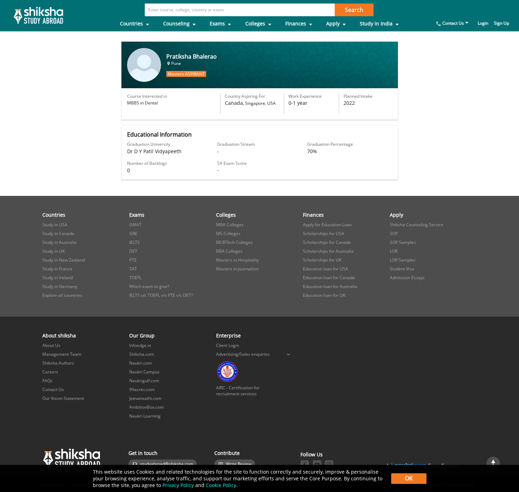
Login (483, 23)
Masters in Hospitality (237, 260)
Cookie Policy (221, 485)
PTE (133, 260)
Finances (296, 23)
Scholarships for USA (323, 233)
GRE (133, 233)
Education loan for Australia (330, 286)
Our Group (142, 335)
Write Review (238, 464)
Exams (218, 23)
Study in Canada (58, 233)
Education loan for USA (325, 269)
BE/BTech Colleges (234, 242)
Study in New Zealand (63, 260)
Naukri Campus (144, 372)
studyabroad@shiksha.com (166, 464)
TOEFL (135, 278)
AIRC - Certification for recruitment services (238, 391)
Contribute (227, 453)
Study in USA (54, 225)
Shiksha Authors (58, 363)
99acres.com (142, 389)
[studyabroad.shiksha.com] (32, 15)
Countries (132, 23)
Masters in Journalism (237, 269)
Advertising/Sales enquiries (243, 354)
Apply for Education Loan (327, 225)
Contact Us (453, 23)
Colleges (256, 23)
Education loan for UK (324, 295)
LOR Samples (403, 260)
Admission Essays (407, 278)
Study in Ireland (57, 278)
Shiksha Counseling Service (416, 225)
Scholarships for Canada (327, 242)
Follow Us (311, 454)
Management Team (61, 354)
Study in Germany (59, 286)
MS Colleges (228, 233)
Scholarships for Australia (328, 251)
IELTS (134, 242)
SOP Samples (403, 242)
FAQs (47, 381)
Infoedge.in (140, 345)
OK (409, 478)
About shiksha (59, 335)
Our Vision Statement (63, 398)
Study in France (57, 269)
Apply (333, 23)
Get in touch (143, 453)
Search (354, 10)
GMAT (135, 225)
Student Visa (402, 269)
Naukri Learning (145, 416)
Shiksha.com (141, 354)
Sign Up (501, 23)
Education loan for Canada (329, 278)
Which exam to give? (149, 286)
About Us (51, 345)
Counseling (177, 23)
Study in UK (53, 251)
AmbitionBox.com (146, 407)
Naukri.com (140, 363)
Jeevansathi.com (145, 398)
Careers (50, 372)
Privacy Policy (178, 485)
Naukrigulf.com (144, 381)
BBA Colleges (229, 251)
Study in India (377, 23)
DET (133, 251)
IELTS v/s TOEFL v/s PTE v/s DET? (161, 295)
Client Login (227, 345)
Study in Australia (59, 242)
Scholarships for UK (322, 260)
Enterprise (228, 335)
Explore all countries (62, 295)
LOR (394, 251)
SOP (394, 233)
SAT (133, 269)
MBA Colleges (230, 225)
